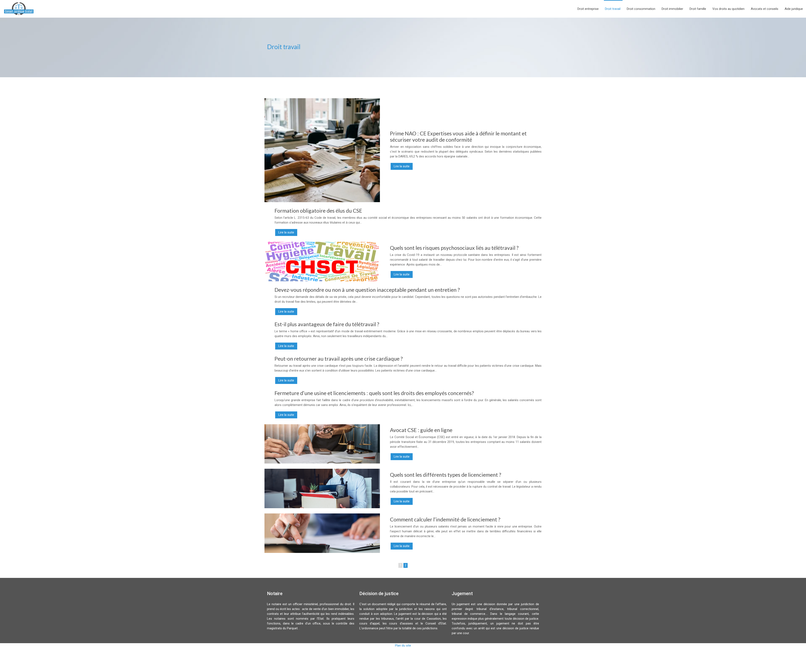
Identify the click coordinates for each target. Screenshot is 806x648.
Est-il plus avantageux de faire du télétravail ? (327, 324)
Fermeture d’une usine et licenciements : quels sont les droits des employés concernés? (374, 393)
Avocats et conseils (764, 9)
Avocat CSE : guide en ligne (421, 430)
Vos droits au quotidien (728, 9)
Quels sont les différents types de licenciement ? (445, 474)
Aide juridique (794, 9)
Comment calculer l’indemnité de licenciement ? (445, 519)
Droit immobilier (672, 9)
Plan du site (403, 645)
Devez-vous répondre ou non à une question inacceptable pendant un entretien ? (367, 290)
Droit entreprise (588, 9)
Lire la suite (402, 166)
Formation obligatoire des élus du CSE (318, 210)
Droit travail (612, 9)
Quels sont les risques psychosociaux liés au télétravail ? (454, 248)
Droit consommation (641, 9)
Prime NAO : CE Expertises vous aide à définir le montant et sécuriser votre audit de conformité (458, 136)
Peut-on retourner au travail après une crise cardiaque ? (339, 358)
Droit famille (698, 9)
